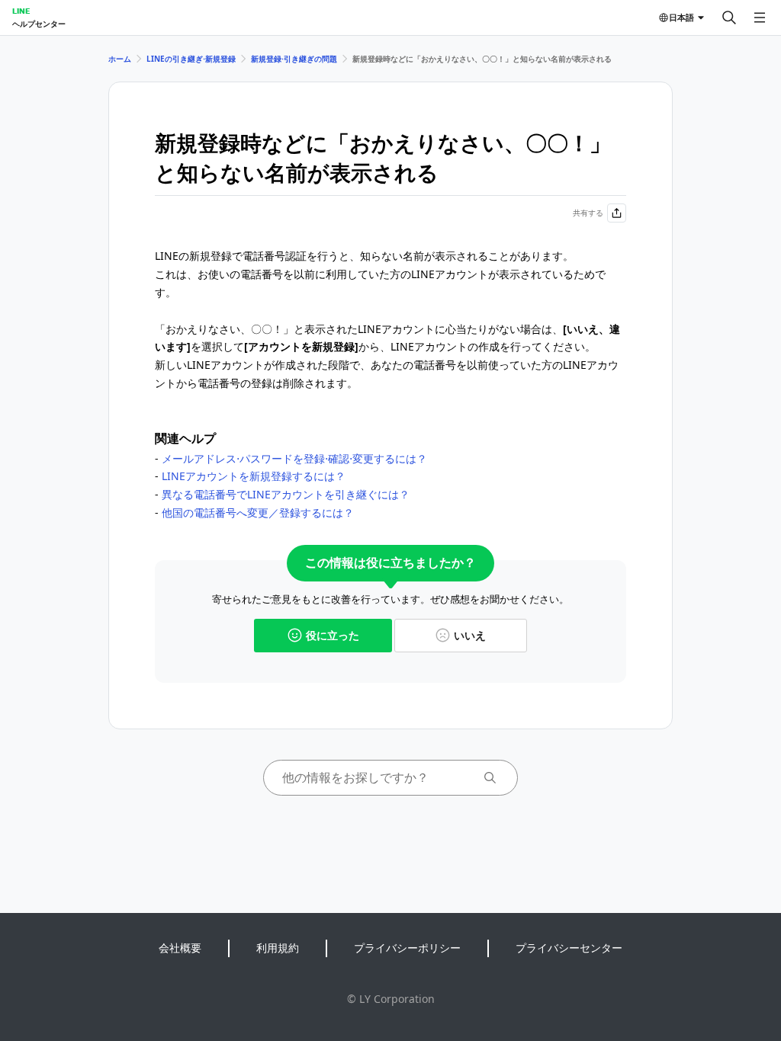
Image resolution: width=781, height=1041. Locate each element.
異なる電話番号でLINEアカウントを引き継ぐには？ (286, 494)
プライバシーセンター (569, 947)
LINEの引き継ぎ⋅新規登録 (191, 58)
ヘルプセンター (39, 23)
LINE (21, 10)
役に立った (332, 635)
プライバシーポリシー (407, 947)
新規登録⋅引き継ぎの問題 (294, 58)
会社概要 (180, 947)
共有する (588, 212)
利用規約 (277, 947)
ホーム (119, 58)
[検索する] (729, 17)
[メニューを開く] (759, 17)
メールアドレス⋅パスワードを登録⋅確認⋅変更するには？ (294, 458)
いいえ (470, 635)
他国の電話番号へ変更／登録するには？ (258, 512)
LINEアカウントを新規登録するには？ (254, 476)
